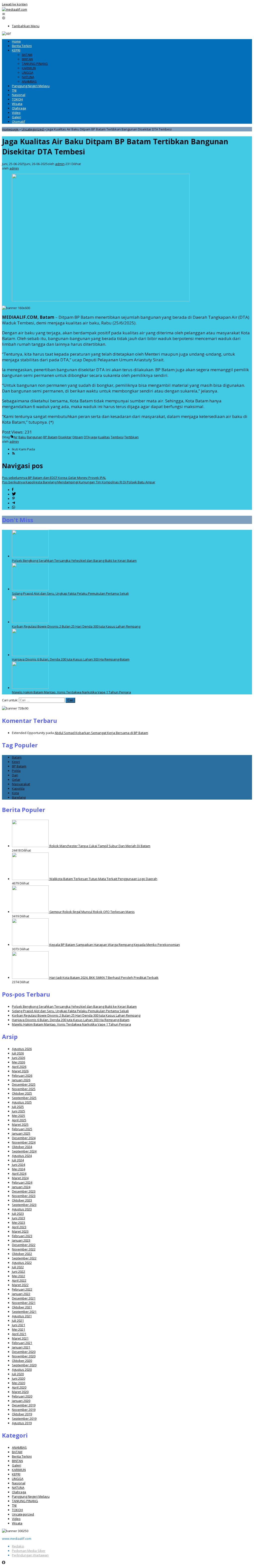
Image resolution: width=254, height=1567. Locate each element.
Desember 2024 (23, 1138)
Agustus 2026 (22, 1049)
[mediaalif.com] (14, 9)
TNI (14, 1505)
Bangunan (34, 437)
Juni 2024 (18, 1164)
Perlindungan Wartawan (30, 1555)
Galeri (16, 1465)
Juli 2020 (18, 1374)
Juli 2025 (18, 1106)
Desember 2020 (23, 1351)
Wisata (17, 1523)
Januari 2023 (21, 1240)
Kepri (16, 761)
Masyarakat (21, 784)
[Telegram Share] (13, 503)
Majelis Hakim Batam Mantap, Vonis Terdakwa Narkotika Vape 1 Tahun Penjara (71, 692)
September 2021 (24, 1311)
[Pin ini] (13, 498)
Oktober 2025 (22, 1093)
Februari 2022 (22, 1289)
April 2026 (19, 1066)
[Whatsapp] (13, 507)
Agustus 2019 (22, 1423)
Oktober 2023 (22, 1200)
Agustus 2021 (22, 1316)
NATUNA (18, 1487)
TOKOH (17, 1510)
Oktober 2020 (22, 1360)
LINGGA (17, 1478)
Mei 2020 (18, 1383)
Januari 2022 (21, 1294)
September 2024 (24, 1151)
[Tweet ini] (14, 494)
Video (16, 1519)
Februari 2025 (22, 1129)
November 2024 (23, 1142)
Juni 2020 (18, 1378)
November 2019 (23, 1409)
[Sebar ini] (12, 490)
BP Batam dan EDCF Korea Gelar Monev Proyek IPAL (54, 477)
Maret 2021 (20, 1338)
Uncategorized (23, 1514)
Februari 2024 (22, 1182)
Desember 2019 (23, 1405)
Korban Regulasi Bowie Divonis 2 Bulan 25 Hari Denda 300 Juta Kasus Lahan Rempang (76, 626)
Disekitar (65, 437)
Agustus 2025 (22, 1102)
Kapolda (18, 788)
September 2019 (24, 1418)
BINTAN (17, 1461)
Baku (22, 437)
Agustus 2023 (22, 1209)
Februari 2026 (22, 1075)
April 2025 (19, 1120)
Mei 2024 (18, 1169)
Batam (17, 757)
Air (16, 437)
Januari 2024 (21, 1187)
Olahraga (19, 1492)
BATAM (17, 1452)
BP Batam (50, 437)
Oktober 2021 (22, 1307)
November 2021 (23, 1302)
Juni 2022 (18, 1271)
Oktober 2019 (22, 1414)
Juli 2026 (18, 1053)
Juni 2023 (18, 1218)
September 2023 (24, 1204)
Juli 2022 (18, 1267)
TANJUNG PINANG (25, 1501)
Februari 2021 (22, 1343)
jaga (94, 437)
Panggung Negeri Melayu (31, 1496)
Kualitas (104, 437)
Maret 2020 (20, 1392)
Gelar (16, 779)
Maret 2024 (20, 1178)
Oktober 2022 (22, 1253)
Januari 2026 (21, 1080)
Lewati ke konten (15, 4)
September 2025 (24, 1098)
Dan (15, 775)
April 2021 (19, 1334)
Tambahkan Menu (25, 26)
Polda (16, 770)
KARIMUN (19, 1470)
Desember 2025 (23, 1084)
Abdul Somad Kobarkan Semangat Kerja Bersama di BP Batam (101, 733)
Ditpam (77, 437)
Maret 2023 (20, 1231)
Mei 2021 (18, 1329)
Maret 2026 (20, 1071)
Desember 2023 (23, 1191)
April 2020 (19, 1387)
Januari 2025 (21, 1133)
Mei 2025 (18, 1115)
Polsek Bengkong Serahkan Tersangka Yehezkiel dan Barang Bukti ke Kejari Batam (74, 560)
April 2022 (19, 1280)
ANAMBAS (19, 1447)
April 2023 (19, 1227)
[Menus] (3, 14)
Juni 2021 (18, 1325)
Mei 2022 (18, 1276)
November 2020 (23, 1356)
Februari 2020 (22, 1396)
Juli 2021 (18, 1320)
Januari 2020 (21, 1400)
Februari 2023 (22, 1236)
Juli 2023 (18, 1213)
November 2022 (23, 1249)
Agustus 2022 (22, 1262)
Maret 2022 (20, 1285)
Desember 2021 (23, 1298)
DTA (87, 437)
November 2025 (23, 1089)
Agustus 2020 (22, 1369)
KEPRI (16, 1474)
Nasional (18, 1483)
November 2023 (23, 1196)
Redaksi (18, 1546)
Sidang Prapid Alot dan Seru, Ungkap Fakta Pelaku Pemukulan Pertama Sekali (70, 593)
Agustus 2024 (22, 1155)
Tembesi (117, 437)
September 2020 (24, 1365)
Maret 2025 (20, 1124)
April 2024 (19, 1173)
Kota (15, 793)
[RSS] (13, 453)
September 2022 (24, 1258)
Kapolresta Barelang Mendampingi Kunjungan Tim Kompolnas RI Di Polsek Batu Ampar (78, 482)
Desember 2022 (23, 1245)
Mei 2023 (18, 1222)
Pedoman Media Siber (28, 1550)
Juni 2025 (18, 1111)
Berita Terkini (22, 1456)
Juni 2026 (18, 1057)
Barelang (19, 797)
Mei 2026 (18, 1062)
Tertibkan (131, 437)
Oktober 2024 (22, 1147)
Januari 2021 (21, 1347)
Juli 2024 (18, 1160)
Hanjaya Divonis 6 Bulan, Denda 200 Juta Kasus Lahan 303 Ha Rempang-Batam (70, 659)
